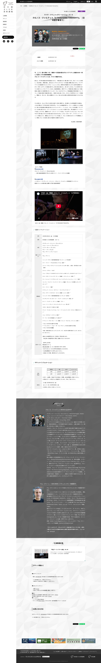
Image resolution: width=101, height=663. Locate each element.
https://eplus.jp (40, 599)
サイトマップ (93, 651)
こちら (37, 589)
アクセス (56, 594)
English (75, 1)
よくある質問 (57, 651)
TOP (21, 6)
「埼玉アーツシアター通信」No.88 (59, 549)
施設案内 (5, 21)
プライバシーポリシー (72, 651)
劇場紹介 (5, 24)
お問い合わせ (64, 651)
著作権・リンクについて (84, 651)
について (8, 37)
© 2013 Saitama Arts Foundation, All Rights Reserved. (58, 661)
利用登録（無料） (47, 590)
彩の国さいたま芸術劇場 (79, 656)
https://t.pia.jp (41, 600)
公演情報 (25, 6)
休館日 (4, 30)
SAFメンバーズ (6, 33)
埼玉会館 (93, 656)
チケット (68, 1)
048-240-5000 (46, 346)
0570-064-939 (38, 576)
